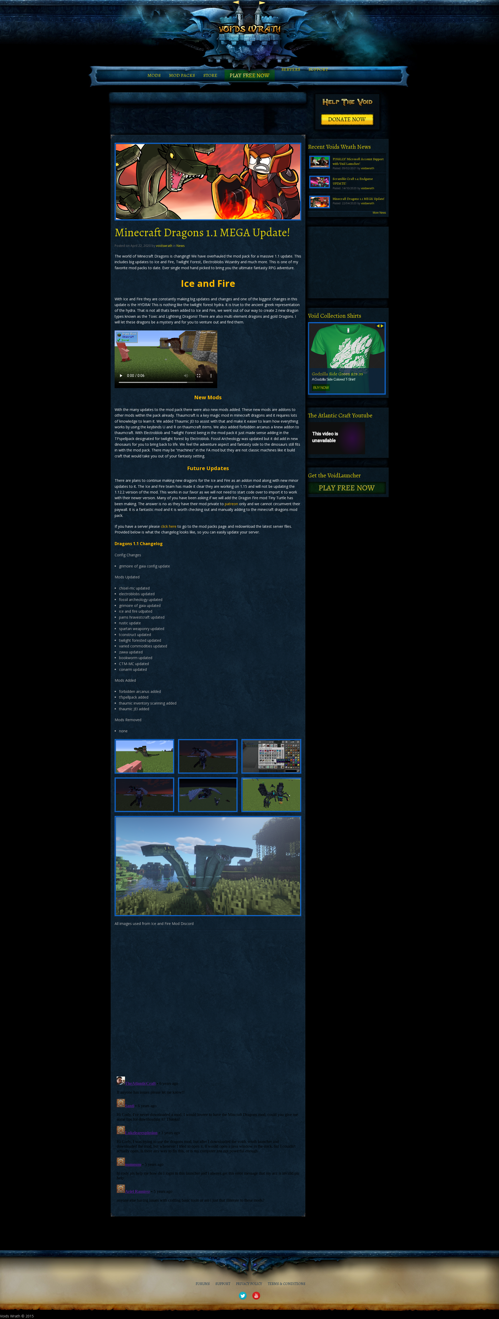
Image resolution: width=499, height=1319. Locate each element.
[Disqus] (208, 1002)
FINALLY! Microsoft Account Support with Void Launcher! (358, 161)
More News (379, 212)
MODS (154, 75)
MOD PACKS (182, 75)
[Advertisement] (208, 119)
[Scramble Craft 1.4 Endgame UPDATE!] (320, 181)
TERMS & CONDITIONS (286, 1283)
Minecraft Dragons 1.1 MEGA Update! (358, 199)
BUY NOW (321, 387)
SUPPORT (318, 69)
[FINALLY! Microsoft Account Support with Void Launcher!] (320, 161)
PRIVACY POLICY (249, 1283)
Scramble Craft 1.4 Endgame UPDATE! (353, 181)
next (382, 325)
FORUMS (203, 1283)
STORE (210, 75)
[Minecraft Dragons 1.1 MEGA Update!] (320, 201)
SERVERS (290, 69)
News (180, 245)
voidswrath (164, 245)
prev (378, 325)
